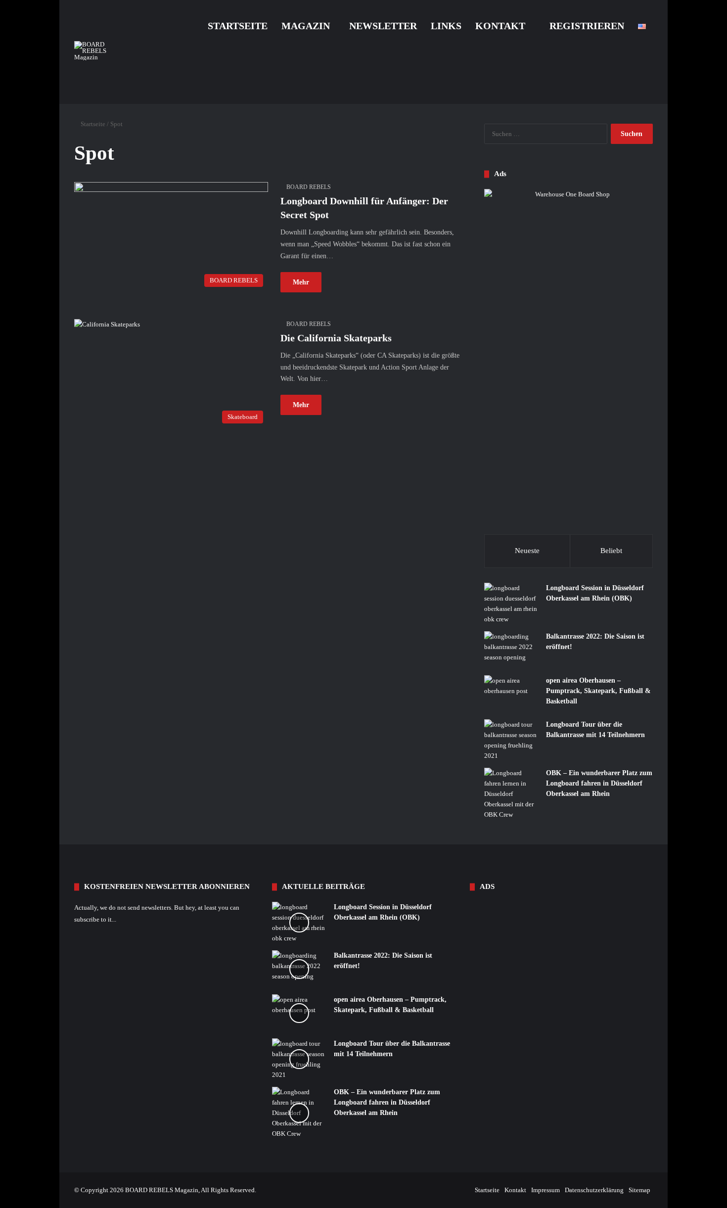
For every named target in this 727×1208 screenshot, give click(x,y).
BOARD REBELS (308, 187)
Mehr (301, 282)
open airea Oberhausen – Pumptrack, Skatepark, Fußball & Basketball (598, 691)
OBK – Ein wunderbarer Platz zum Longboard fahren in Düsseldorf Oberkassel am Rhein (599, 783)
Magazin (305, 25)
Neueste (527, 551)
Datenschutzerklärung (594, 1190)
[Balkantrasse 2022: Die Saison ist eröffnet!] (511, 649)
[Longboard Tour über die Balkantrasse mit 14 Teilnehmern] (511, 740)
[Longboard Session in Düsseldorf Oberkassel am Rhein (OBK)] (511, 603)
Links (446, 25)
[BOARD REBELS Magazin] (101, 50)
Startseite (238, 25)
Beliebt (611, 551)
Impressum (545, 1190)
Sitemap (639, 1190)
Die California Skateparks (336, 337)
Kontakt (500, 25)
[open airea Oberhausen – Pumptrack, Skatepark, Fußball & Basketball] (511, 693)
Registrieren (585, 25)
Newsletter (383, 25)
